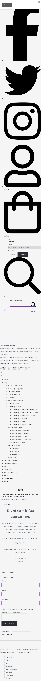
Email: (3, 590)
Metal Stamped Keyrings (20, 433)
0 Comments (5, 504)
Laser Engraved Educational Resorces (25, 409)
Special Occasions (14, 445)
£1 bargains (12, 457)
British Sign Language (15, 389)
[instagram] (22, 142)
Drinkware (11, 397)
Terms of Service (13, 612)
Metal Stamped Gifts (15, 427)
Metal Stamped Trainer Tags (22, 439)
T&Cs (6, 475)
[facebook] (22, 60)
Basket (12, 255)
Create (29, 652)
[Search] (33, 304)
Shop (5, 383)
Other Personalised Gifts (16, 442)
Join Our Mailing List (10, 472)
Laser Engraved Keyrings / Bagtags (24, 415)
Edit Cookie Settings (8, 652)
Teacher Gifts (16, 454)
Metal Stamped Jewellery (20, 430)
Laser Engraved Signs (19, 421)
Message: (4, 599)
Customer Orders (14, 392)
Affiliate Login (8, 478)
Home (6, 380)
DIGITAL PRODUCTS (15, 395)
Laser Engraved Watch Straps (22, 424)
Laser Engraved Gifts (15, 406)
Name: (3, 581)
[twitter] (22, 98)
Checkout (23, 255)
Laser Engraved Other (19, 418)
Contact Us (8, 469)
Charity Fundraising (10, 463)
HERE (33, 549)
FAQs (6, 466)
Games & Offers (13, 403)
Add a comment (6, 634)
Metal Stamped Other (19, 436)
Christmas (15, 448)
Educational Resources (15, 400)
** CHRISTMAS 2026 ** (16, 386)
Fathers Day (16, 451)
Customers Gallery (10, 460)
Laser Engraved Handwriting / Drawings (25, 412)
